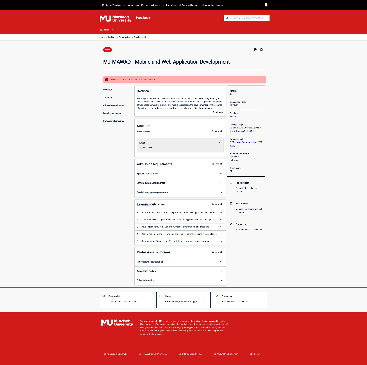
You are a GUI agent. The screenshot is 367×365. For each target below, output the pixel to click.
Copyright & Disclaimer (227, 354)
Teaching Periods (152, 5)
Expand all (217, 131)
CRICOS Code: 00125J (192, 354)
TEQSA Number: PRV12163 (154, 354)
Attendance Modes (214, 5)
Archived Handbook (191, 5)
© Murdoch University (117, 354)
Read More (218, 112)
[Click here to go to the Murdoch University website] (115, 19)
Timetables (171, 5)
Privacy (256, 354)
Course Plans (133, 5)
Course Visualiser (113, 5)
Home (102, 37)
